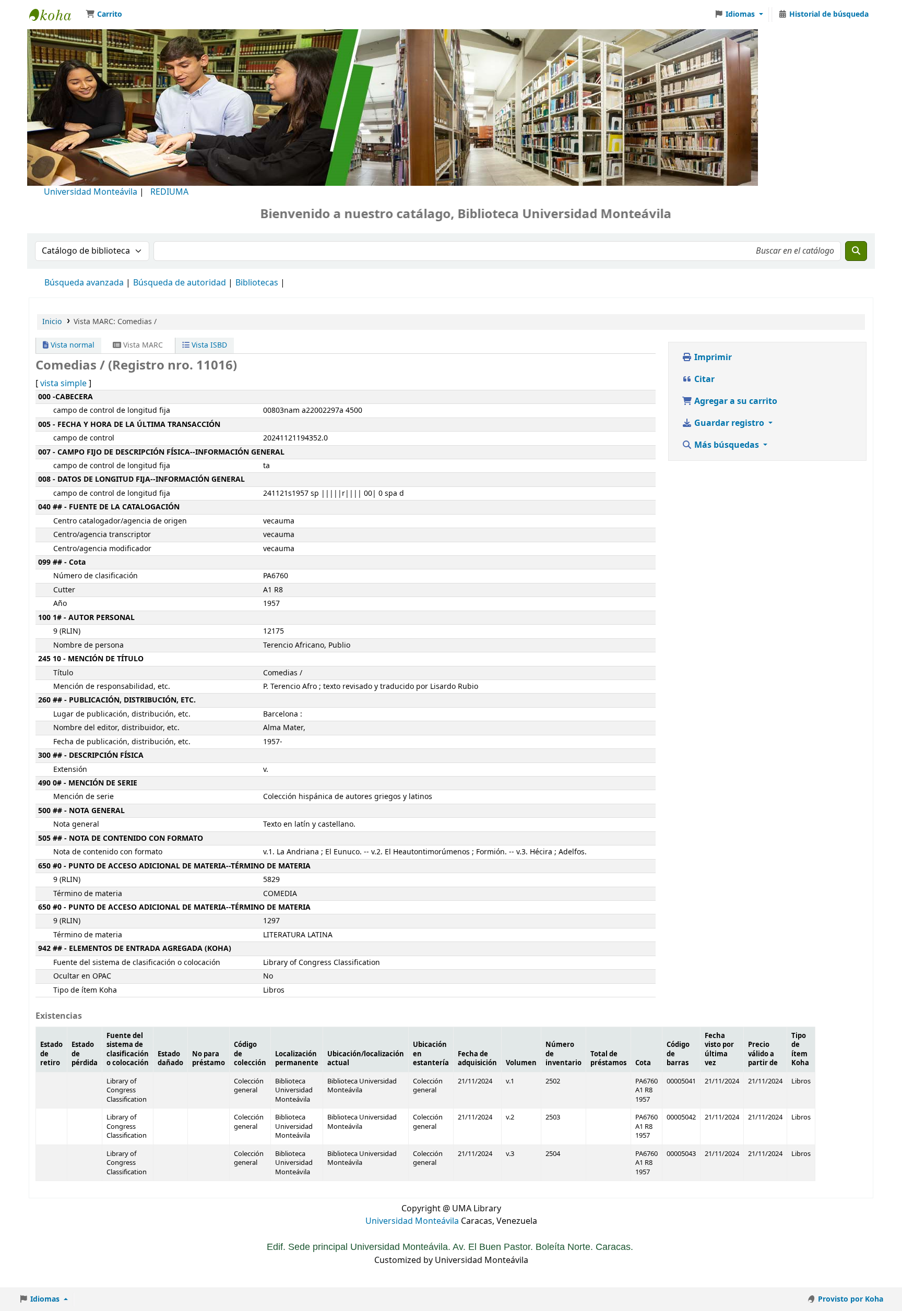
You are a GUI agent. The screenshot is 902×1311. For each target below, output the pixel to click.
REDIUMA (169, 192)
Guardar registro (729, 423)
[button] (103, 15)
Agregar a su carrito (734, 401)
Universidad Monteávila (90, 192)
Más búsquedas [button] (726, 445)
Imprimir (712, 357)
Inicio (52, 321)
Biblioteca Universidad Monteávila (55, 14)
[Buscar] (856, 251)
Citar (703, 379)
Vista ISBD (208, 345)
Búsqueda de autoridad (179, 283)
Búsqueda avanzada (84, 283)
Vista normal (71, 345)
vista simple (63, 383)
